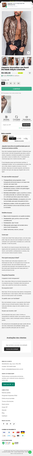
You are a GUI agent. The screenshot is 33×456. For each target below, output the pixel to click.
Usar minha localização (25, 128)
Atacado (4, 410)
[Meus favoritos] (27, 4)
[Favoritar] (30, 73)
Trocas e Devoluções (8, 401)
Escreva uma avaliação (12, 349)
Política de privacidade (8, 398)
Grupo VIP (4, 407)
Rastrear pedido (6, 392)
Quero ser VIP (7, 384)
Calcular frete (27, 124)
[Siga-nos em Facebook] (3, 423)
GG (18, 83)
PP (3, 83)
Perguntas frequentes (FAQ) (9, 395)
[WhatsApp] (29, 452)
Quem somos (5, 404)
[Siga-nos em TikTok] (14, 423)
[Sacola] (30, 4)
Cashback (4, 416)
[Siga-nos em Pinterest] (10, 423)
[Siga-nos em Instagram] (7, 423)
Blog (3, 413)
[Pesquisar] (5, 4)
